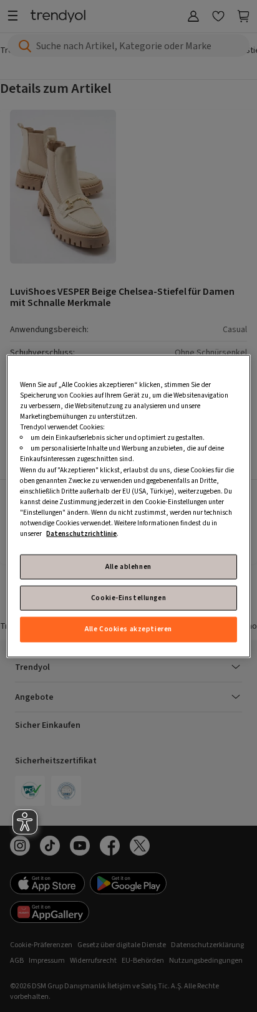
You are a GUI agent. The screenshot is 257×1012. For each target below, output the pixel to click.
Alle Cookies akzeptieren (128, 629)
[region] (128, 506)
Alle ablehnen (128, 566)
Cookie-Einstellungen (128, 598)
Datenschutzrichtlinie (81, 533)
